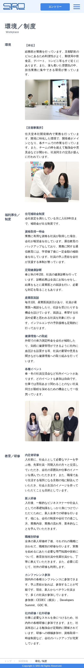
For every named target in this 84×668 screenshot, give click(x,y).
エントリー (55, 6)
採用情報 (23, 661)
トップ (7, 661)
